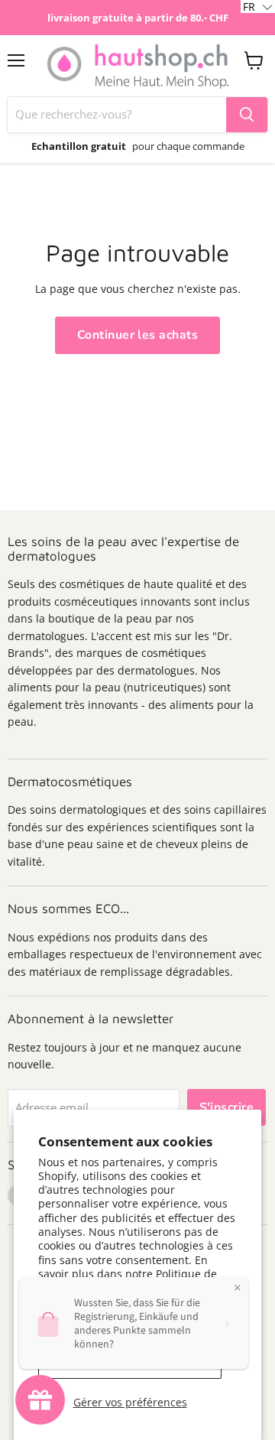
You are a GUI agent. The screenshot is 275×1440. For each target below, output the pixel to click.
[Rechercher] (246, 114)
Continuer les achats (138, 335)
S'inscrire (226, 1107)
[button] (258, 6)
